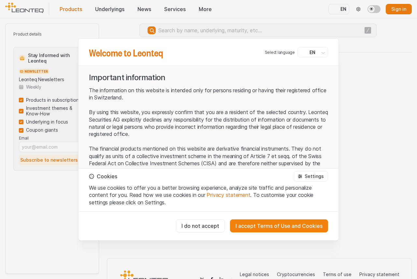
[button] (311, 176)
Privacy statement (228, 195)
